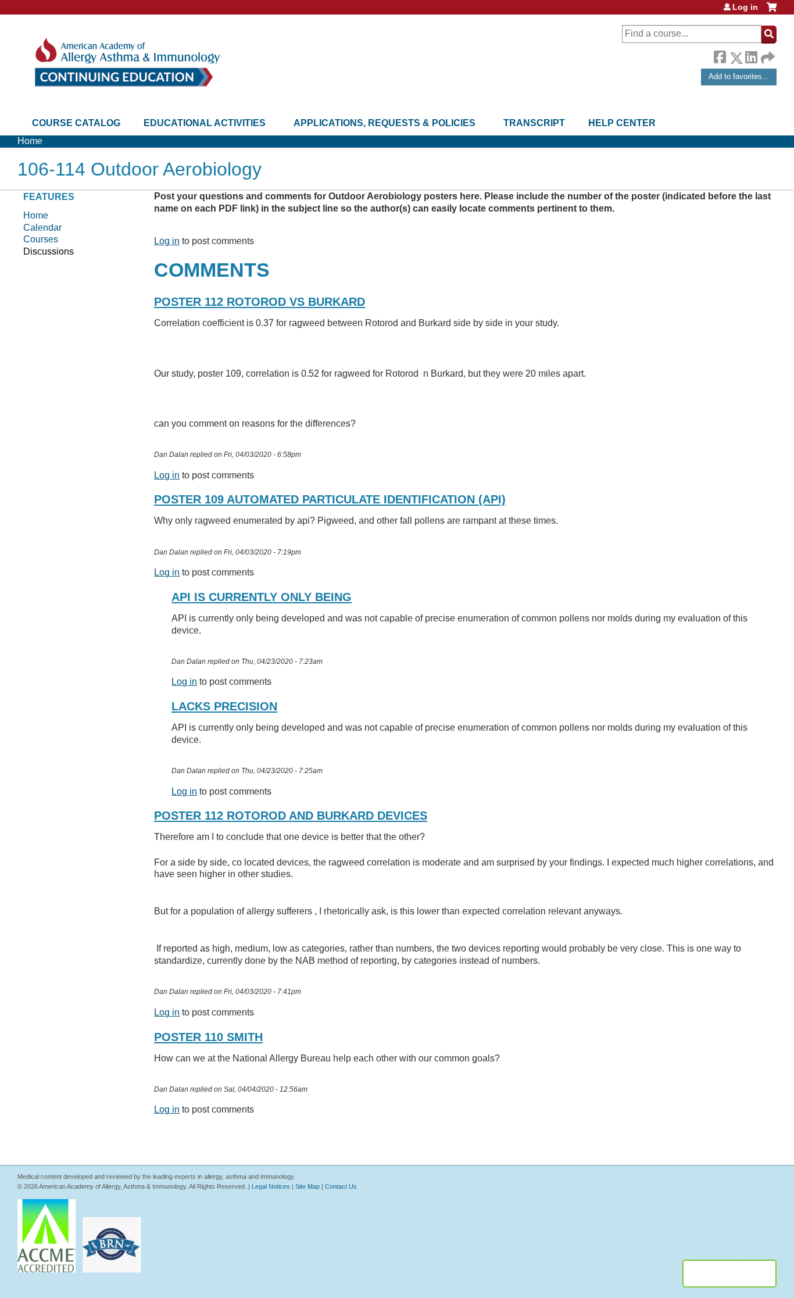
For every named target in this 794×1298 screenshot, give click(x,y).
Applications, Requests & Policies (384, 123)
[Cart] (772, 11)
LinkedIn (751, 56)
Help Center (622, 123)
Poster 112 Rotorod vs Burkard (259, 301)
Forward (766, 55)
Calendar (42, 228)
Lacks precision (224, 706)
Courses (40, 239)
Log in (745, 7)
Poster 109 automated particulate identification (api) (330, 499)
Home (29, 141)
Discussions (48, 251)
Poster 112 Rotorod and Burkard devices (290, 815)
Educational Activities (205, 123)
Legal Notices (271, 1186)
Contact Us (341, 1186)
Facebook (719, 56)
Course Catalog (76, 123)
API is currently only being (261, 597)
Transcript (534, 123)
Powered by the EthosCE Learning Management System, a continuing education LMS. (729, 1274)
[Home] (126, 62)
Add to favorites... (739, 76)
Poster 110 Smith (208, 1037)
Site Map (307, 1186)
